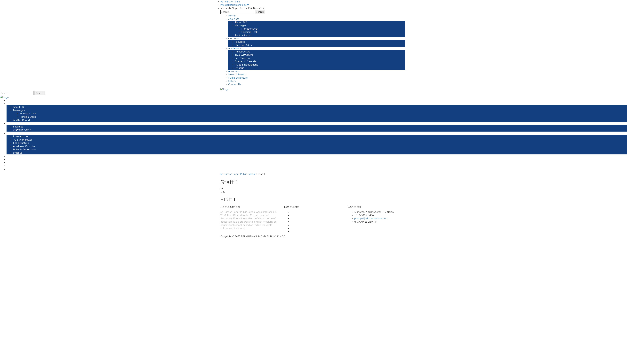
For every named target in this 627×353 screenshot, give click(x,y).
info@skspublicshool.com (234, 4)
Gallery (232, 81)
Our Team (234, 38)
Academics (234, 48)
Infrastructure (242, 51)
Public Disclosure (238, 77)
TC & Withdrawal (244, 54)
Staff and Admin (244, 45)
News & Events (237, 74)
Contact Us (234, 84)
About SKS (241, 22)
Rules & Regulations (246, 64)
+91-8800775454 (230, 1)
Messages (240, 25)
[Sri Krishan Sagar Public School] (224, 89)
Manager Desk (249, 28)
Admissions (297, 225)
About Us (233, 18)
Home (232, 15)
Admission (234, 71)
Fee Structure (243, 58)
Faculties (240, 41)
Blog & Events (299, 215)
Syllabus (239, 68)
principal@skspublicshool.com (371, 218)
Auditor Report (243, 35)
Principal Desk (249, 32)
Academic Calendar (246, 61)
